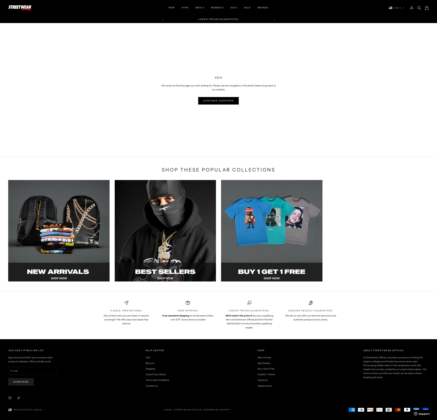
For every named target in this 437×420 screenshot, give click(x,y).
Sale (247, 7)
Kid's (233, 7)
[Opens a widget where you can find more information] (422, 414)
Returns (150, 363)
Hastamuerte (265, 385)
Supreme (263, 380)
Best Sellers (264, 363)
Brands (263, 7)
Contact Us (152, 385)
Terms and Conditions (157, 380)
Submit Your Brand (156, 374)
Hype (185, 7)
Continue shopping (218, 100)
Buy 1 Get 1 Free (266, 368)
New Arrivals (264, 357)
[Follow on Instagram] (10, 398)
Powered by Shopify (217, 410)
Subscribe (21, 381)
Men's (200, 7)
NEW (172, 7)
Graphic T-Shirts (266, 374)
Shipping (150, 368)
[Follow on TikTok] (18, 398)
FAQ (148, 357)
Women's (217, 7)
